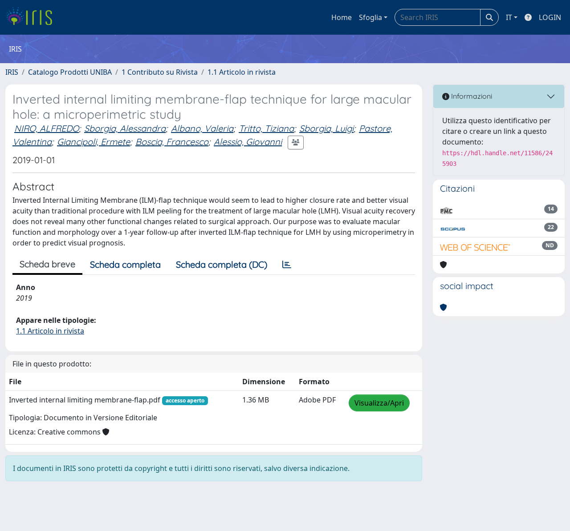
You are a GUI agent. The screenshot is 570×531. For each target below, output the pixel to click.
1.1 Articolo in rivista (242, 72)
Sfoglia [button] (370, 17)
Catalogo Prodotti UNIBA (70, 72)
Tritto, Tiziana (266, 128)
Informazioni (470, 96)
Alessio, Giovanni (248, 141)
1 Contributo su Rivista (160, 72)
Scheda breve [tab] (47, 264)
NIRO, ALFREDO (46, 128)
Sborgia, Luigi (326, 128)
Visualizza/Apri (379, 403)
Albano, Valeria (202, 128)
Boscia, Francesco (171, 141)
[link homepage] (32, 17)
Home (341, 17)
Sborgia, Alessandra (125, 128)
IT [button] (509, 17)
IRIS (11, 72)
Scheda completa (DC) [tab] (221, 264)
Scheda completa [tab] (125, 264)
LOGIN (550, 17)
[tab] (287, 264)
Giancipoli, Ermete (93, 141)
